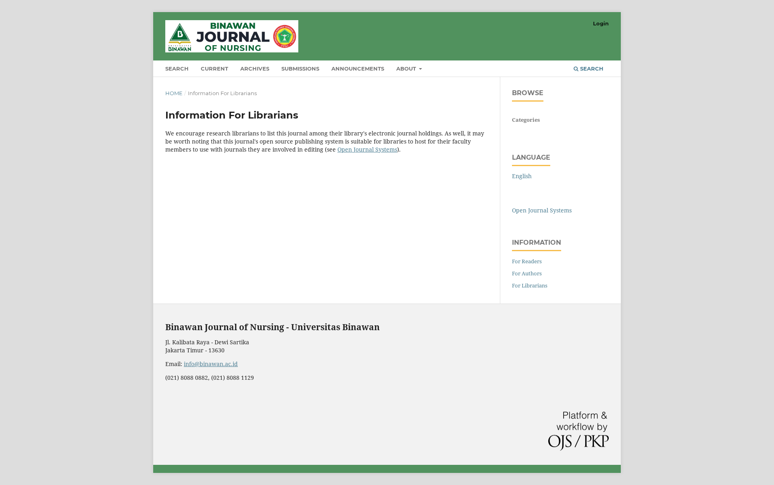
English (522, 176)
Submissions (300, 68)
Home (174, 93)
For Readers (527, 261)
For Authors (527, 273)
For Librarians (529, 285)
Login (601, 23)
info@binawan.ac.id (211, 364)
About (407, 68)
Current (214, 68)
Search (177, 68)
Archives (254, 68)
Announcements (357, 68)
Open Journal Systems (367, 149)
